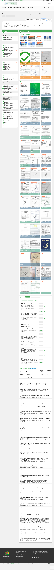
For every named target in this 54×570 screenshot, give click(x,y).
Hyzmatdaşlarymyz (35, 555)
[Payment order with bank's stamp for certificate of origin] (35, 245)
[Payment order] (46, 146)
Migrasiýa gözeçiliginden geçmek (8, 122)
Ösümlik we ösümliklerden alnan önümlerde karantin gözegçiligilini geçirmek (8, 53)
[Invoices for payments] (25, 216)
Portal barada (30, 7)
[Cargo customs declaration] (46, 202)
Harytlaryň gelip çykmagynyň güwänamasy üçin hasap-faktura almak (8, 104)
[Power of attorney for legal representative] (46, 118)
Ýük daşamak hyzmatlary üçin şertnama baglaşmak (8, 64)
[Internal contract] (46, 231)
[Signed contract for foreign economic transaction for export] (46, 160)
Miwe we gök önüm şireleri (10, 15)
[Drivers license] (35, 259)
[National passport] (46, 104)
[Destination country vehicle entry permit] (35, 273)
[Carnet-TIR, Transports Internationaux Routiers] (46, 188)
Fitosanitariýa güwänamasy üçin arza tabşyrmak (9, 45)
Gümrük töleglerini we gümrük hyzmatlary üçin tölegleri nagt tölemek (9, 86)
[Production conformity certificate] (35, 231)
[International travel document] (46, 245)
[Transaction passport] (25, 174)
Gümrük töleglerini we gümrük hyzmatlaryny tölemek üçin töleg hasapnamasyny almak (9, 79)
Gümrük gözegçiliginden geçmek (8, 77)
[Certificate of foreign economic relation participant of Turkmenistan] (35, 202)
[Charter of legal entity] (25, 202)
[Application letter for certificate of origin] (25, 231)
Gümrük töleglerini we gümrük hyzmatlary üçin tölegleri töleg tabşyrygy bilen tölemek (8, 88)
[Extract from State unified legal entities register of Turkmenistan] (35, 118)
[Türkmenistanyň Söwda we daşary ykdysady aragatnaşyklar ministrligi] (31, 44)
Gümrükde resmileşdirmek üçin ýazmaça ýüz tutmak (9, 75)
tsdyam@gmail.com (19, 556)
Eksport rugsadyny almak (8, 39)
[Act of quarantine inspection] (35, 132)
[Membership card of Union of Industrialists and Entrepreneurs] (35, 89)
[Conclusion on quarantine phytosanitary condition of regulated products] (46, 132)
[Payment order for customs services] (46, 216)
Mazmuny (10, 7)
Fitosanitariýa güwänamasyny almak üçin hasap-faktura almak (9, 47)
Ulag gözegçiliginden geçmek (9, 118)
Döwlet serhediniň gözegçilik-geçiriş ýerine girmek (8, 112)
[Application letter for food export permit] (25, 89)
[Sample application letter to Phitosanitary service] (46, 89)
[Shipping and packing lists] (46, 174)
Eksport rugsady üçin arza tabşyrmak (8, 37)
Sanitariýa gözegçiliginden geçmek (8, 114)
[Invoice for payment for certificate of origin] (25, 245)
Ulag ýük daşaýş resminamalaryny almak (8, 69)
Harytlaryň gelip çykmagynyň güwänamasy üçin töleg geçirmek (8, 106)
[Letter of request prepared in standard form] (35, 160)
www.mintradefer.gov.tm (20, 557)
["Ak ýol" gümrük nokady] (23, 44)
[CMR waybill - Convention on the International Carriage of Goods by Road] (35, 188)
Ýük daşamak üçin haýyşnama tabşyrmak (8, 62)
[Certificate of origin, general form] (25, 287)
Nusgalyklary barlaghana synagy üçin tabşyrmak (8, 54)
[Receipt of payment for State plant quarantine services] (25, 132)
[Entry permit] (25, 273)
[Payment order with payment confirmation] (25, 160)
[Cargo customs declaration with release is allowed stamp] (35, 287)
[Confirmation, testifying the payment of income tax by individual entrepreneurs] (25, 104)
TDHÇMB (24, 7)
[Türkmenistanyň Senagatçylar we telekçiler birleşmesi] (23, 38)
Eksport (4, 15)
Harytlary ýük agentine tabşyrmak (7, 68)
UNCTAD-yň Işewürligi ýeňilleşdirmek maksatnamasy (18, 563)
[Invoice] (35, 174)
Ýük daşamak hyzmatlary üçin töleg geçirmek (8, 66)
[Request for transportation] (25, 146)
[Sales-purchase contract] (46, 273)
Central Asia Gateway (7, 9)
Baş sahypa (4, 7)
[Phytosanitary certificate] (25, 188)
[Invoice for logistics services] (35, 146)
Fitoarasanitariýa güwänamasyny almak (7, 56)
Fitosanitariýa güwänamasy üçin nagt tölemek (9, 49)
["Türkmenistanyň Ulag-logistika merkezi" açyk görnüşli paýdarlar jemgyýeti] (39, 38)
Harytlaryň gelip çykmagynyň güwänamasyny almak (8, 108)
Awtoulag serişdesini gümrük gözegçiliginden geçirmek (8, 120)
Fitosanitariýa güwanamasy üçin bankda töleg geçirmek (8, 50)
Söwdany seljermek (17, 7)
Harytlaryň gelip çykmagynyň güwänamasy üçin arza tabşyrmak (8, 102)
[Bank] (47, 38)
